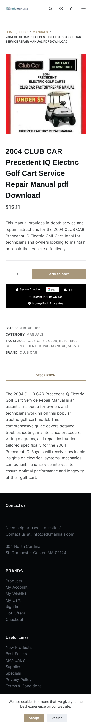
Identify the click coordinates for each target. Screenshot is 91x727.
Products (14, 580)
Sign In (12, 606)
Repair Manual (52, 346)
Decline (57, 718)
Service (75, 346)
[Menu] (83, 8)
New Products (19, 647)
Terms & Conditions (23, 685)
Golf (10, 346)
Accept (34, 718)
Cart (41, 341)
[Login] (61, 8)
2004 (21, 341)
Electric (67, 341)
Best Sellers (16, 653)
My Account (17, 587)
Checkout (14, 619)
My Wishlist (16, 593)
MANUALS (15, 660)
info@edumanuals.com (53, 534)
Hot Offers (15, 613)
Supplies (13, 666)
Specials (13, 673)
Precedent (27, 346)
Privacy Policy (19, 679)
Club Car (28, 352)
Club (53, 341)
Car (31, 341)
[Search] (50, 8)
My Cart (13, 600)
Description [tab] (45, 375)
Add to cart (59, 274)
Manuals (34, 334)
